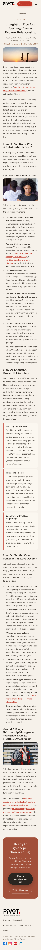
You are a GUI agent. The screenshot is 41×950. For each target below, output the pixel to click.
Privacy (16, 939)
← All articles (20, 14)
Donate (28, 925)
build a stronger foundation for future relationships (21, 698)
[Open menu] (36, 3)
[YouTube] (15, 943)
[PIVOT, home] (9, 3)
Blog (21, 925)
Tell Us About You (20, 890)
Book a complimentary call (20, 879)
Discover (6, 920)
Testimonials (17, 920)
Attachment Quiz (10, 925)
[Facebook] (5, 943)
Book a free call (25, 4)
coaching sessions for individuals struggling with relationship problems (19, 801)
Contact (6, 930)
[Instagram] (10, 943)
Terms (22, 939)
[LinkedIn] (20, 943)
